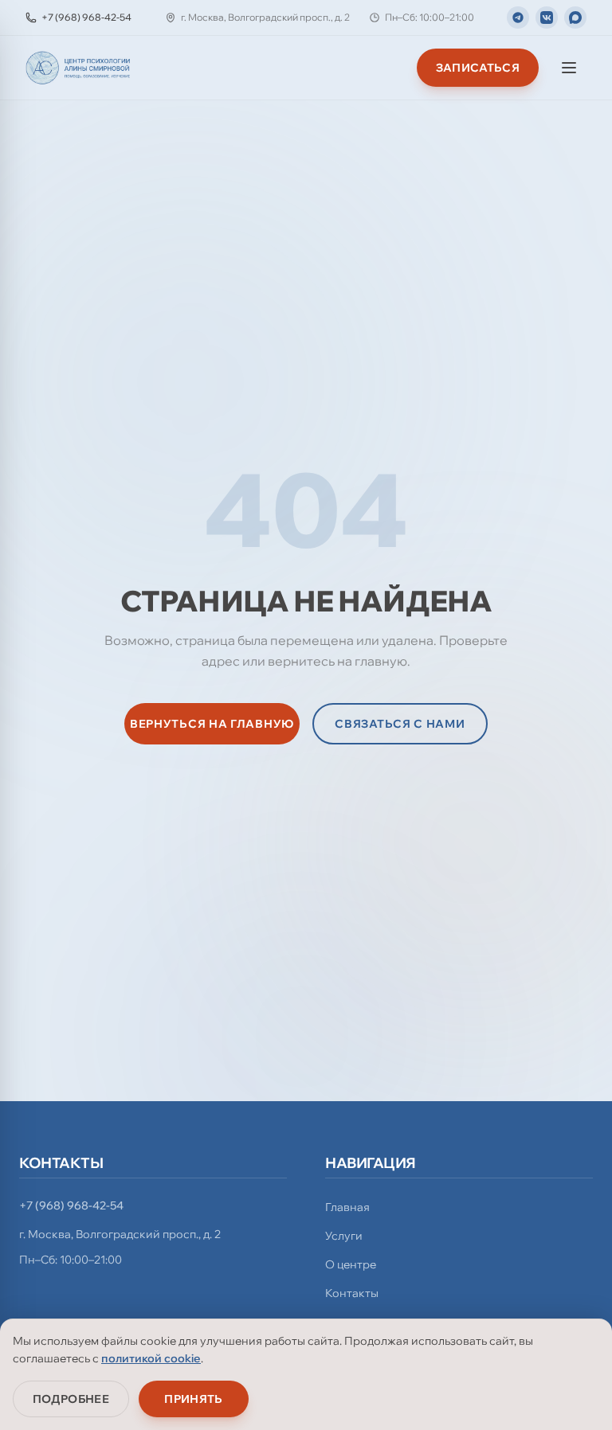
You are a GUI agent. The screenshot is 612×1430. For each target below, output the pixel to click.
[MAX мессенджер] (575, 17)
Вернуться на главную (212, 724)
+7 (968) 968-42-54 (71, 1205)
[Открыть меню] (568, 67)
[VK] (547, 17)
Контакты (352, 1293)
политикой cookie (151, 1358)
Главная (347, 1207)
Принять (193, 1399)
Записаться (478, 68)
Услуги (344, 1236)
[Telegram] (518, 17)
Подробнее (71, 1399)
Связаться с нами (400, 724)
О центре (350, 1264)
